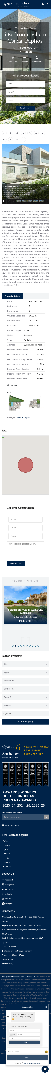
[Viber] (36, 133)
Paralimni (7, 866)
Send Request (25, 108)
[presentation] (22, 640)
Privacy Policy (7, 963)
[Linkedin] (42, 133)
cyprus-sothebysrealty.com (32, 1063)
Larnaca (6, 854)
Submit (24, 1042)
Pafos (5, 841)
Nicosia (6, 858)
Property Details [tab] (12, 296)
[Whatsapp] (29, 133)
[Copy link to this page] (4, 133)
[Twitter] (23, 133)
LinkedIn (8, 894)
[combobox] (13, 1034)
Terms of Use (7, 959)
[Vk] (4, 139)
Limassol (6, 845)
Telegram (9, 903)
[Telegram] (17, 133)
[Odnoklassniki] (10, 139)
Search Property (25, 721)
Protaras (6, 862)
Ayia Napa (7, 849)
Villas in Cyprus (23, 417)
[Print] (23, 139)
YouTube (9, 899)
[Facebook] (10, 133)
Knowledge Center (12, 825)
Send (27, 1058)
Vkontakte (9, 889)
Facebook (9, 880)
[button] (25, 463)
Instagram (9, 884)
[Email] (17, 139)
